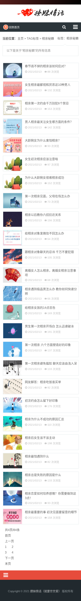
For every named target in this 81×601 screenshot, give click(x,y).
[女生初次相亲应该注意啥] (12, 163)
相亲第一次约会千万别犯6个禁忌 (47, 103)
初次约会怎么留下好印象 (41, 400)
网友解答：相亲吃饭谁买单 (43, 382)
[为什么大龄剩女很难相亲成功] (12, 182)
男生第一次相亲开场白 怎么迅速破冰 (49, 326)
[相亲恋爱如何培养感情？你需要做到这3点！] (12, 497)
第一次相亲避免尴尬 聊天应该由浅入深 (51, 363)
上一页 (9, 541)
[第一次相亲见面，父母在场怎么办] (12, 200)
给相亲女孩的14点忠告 (40, 307)
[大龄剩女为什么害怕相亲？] (12, 144)
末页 (8, 563)
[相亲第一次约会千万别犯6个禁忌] (12, 107)
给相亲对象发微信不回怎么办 (44, 233)
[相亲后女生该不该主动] (12, 442)
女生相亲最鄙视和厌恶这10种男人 (47, 84)
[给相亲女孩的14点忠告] (12, 312)
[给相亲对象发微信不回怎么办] (12, 237)
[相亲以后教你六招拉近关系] (12, 219)
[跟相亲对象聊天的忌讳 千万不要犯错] (12, 256)
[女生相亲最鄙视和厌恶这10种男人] (12, 89)
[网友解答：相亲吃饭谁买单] (12, 386)
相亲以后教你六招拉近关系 (43, 214)
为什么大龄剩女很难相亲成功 (44, 177)
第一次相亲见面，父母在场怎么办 (47, 196)
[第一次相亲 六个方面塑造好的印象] (12, 349)
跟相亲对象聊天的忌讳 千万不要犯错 (49, 252)
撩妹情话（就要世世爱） (40, 13)
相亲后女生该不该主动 (40, 437)
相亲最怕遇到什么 (37, 456)
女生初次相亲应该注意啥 (41, 159)
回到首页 (14, 27)
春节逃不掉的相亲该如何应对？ (46, 66)
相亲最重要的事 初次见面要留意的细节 (51, 512)
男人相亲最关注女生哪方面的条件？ (49, 122)
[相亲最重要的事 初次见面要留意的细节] (12, 516)
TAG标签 (33, 38)
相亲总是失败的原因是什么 (43, 475)
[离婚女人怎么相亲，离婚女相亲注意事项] (12, 274)
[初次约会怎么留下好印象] (12, 405)
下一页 (9, 558)
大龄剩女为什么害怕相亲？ (43, 140)
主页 (21, 38)
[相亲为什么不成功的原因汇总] (12, 423)
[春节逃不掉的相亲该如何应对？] (12, 70)
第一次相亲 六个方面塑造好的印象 (48, 344)
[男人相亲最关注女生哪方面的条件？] (12, 126)
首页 (8, 535)
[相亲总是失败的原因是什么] (12, 479)
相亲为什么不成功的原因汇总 (44, 419)
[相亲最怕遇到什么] (12, 460)
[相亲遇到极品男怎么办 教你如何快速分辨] (12, 293)
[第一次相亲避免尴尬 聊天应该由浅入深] (12, 367)
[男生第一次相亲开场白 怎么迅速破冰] (12, 330)
